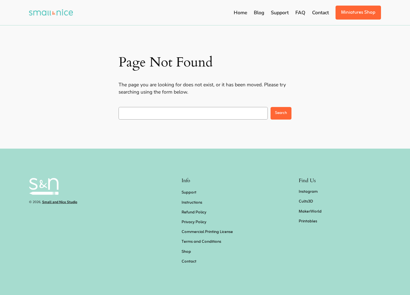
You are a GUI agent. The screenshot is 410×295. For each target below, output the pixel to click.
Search (281, 113)
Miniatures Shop (358, 12)
